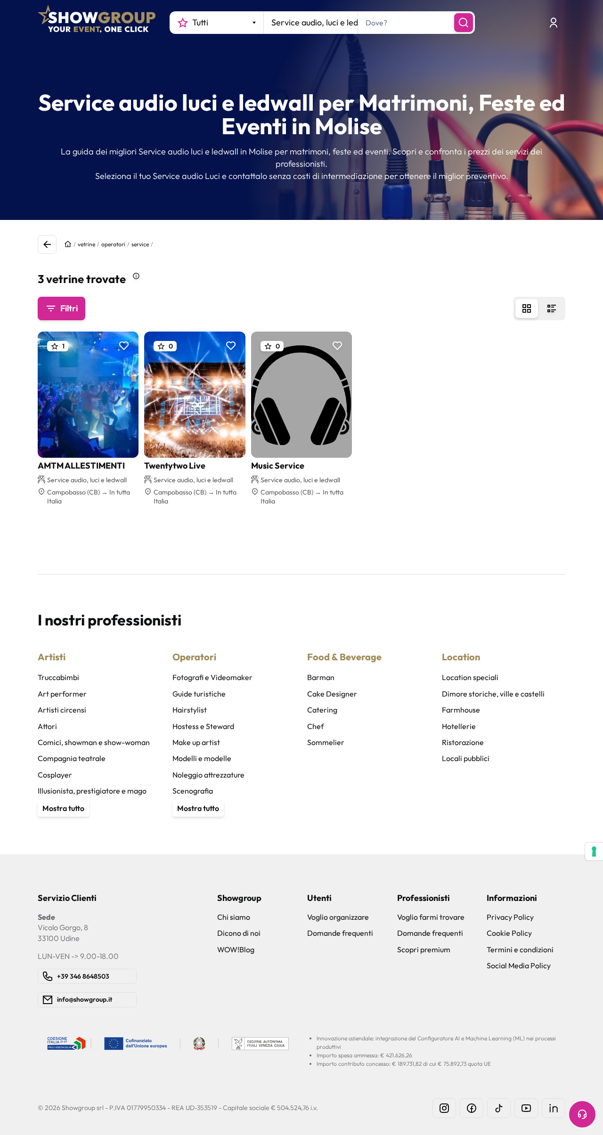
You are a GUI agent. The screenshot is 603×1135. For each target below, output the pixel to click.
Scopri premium (423, 949)
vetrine (86, 244)
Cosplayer (55, 774)
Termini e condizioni (520, 949)
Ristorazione (463, 742)
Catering (322, 709)
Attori (47, 726)
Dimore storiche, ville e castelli (493, 693)
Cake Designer (332, 693)
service (140, 244)
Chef (315, 726)
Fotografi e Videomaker (212, 677)
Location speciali (470, 677)
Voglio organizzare (338, 917)
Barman (320, 677)
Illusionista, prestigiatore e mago (92, 790)
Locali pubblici (465, 758)
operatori (113, 244)
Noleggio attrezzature (208, 774)
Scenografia (192, 790)
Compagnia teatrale (72, 758)
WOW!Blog (235, 949)
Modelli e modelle (201, 758)
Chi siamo (233, 917)
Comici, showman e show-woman (94, 742)
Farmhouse (461, 709)
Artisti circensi (62, 709)
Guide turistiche (199, 693)
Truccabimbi (58, 677)
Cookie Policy (509, 933)
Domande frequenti (340, 933)
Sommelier (325, 742)
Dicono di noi (239, 933)
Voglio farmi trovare (430, 917)
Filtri (69, 308)
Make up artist (196, 742)
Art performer (62, 693)
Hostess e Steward (203, 726)
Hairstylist (189, 709)
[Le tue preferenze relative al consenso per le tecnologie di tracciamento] (594, 851)
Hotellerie (459, 726)
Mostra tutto (63, 808)
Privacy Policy (510, 917)
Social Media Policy (519, 965)
